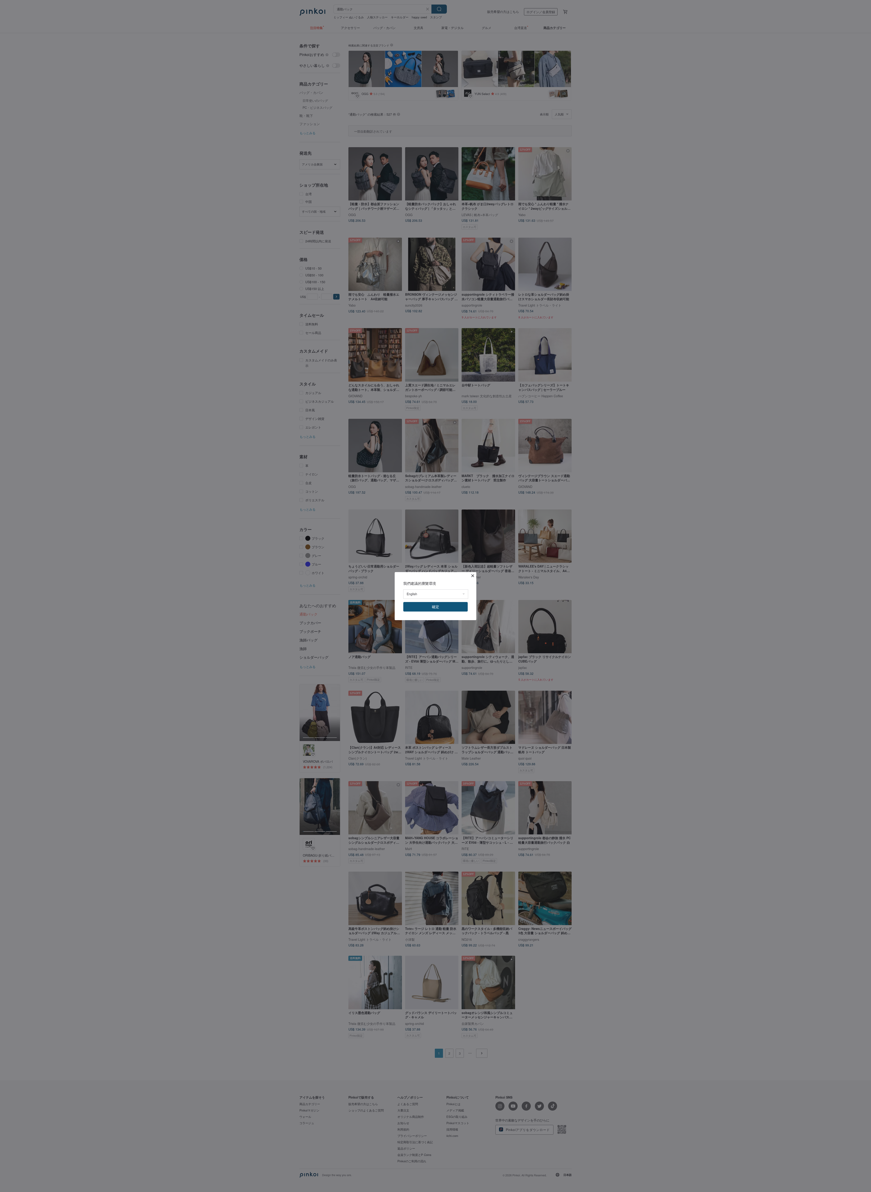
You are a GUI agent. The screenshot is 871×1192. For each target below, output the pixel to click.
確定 (435, 606)
